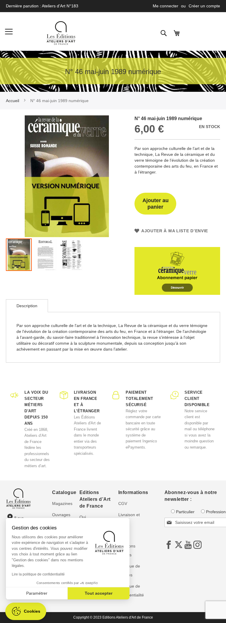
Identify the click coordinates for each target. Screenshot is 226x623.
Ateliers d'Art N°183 (60, 6)
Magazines (62, 503)
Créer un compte (204, 6)
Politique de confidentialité (131, 590)
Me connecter (165, 6)
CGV (122, 503)
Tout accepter (98, 593)
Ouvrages (61, 514)
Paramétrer (36, 593)
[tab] (27, 305)
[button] (45, 255)
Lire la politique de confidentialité (38, 574)
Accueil (12, 100)
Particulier (185, 511)
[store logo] (61, 33)
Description (26, 305)
